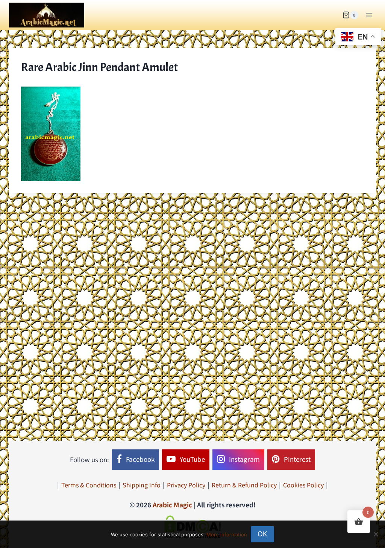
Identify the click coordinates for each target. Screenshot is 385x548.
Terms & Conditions (88, 484)
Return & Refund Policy (244, 484)
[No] (375, 534)
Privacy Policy (186, 484)
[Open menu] (369, 15)
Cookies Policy (303, 484)
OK (262, 534)
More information (226, 534)
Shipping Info (142, 484)
